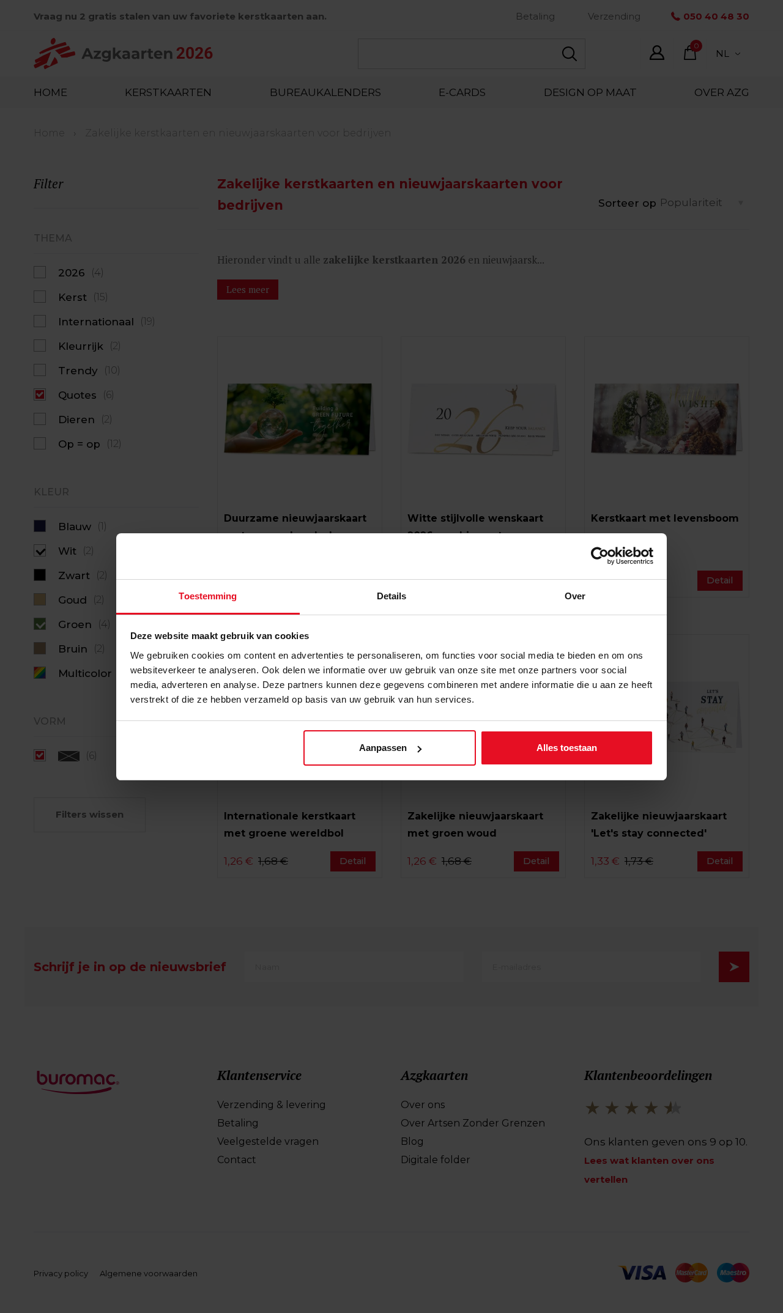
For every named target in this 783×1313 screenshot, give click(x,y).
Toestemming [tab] (208, 596)
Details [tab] (392, 596)
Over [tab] (575, 596)
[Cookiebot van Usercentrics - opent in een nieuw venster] (599, 556)
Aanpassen (383, 747)
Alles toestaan (566, 747)
